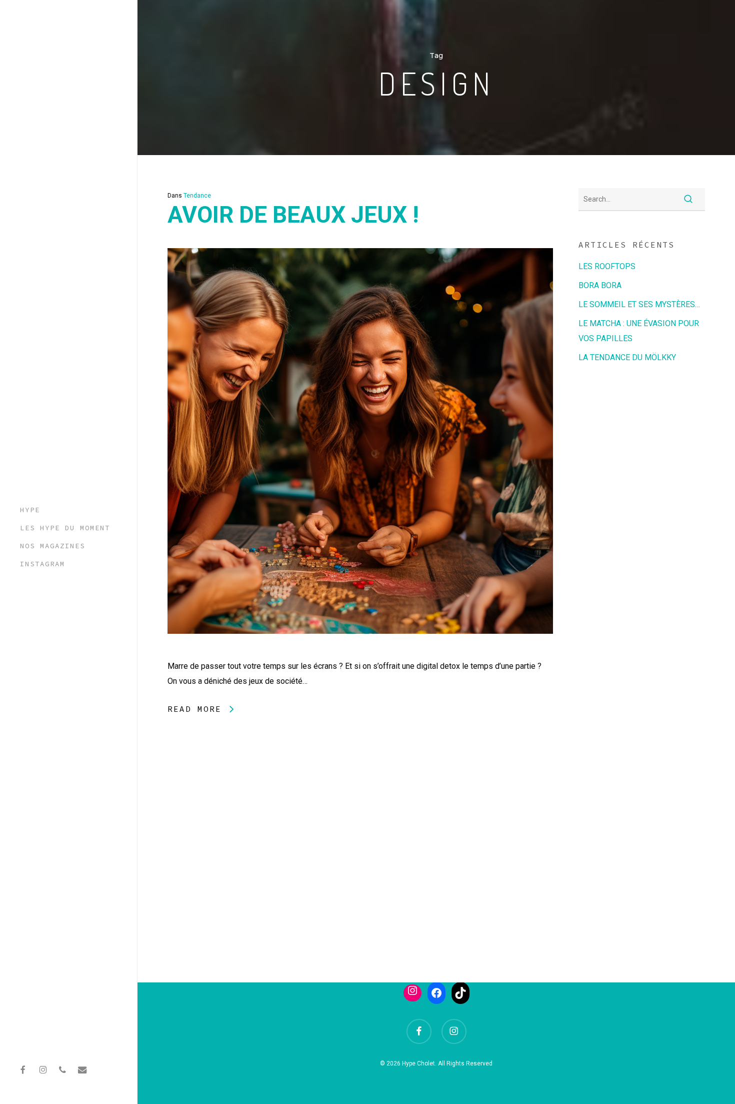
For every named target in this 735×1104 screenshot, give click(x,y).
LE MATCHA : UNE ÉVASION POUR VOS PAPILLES (638, 331)
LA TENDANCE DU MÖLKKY (627, 357)
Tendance (197, 195)
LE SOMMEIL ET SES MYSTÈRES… (639, 304)
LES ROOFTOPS (607, 266)
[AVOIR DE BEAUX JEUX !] (360, 651)
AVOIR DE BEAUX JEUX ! (293, 214)
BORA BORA (600, 285)
